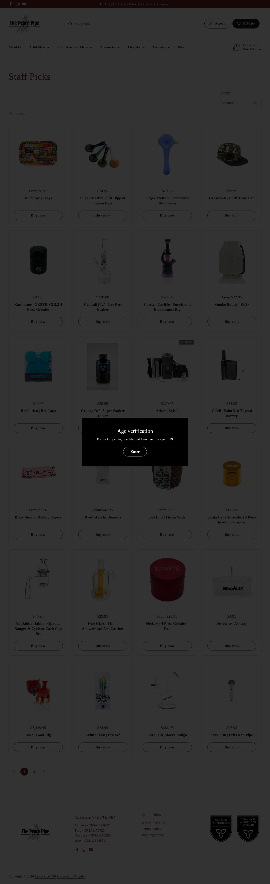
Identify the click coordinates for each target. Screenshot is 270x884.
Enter (135, 451)
